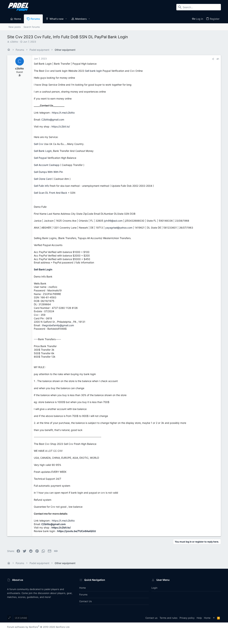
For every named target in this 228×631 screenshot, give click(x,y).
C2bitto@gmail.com (52, 119)
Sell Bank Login (43, 150)
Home (82, 587)
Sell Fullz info (41, 185)
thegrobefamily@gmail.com (58, 325)
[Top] (214, 617)
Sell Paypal (40, 157)
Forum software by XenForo (38, 626)
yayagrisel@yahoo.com (118, 227)
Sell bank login (93, 70)
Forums (83, 594)
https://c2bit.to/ (60, 126)
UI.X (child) (21, 617)
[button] (66, 19)
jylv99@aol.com (113, 220)
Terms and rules (168, 617)
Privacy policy (187, 617)
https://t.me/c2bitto (63, 112)
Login (154, 587)
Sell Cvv (38, 143)
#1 (218, 58)
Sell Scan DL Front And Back (50, 192)
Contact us (85, 601)
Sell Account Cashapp (46, 164)
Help (199, 617)
